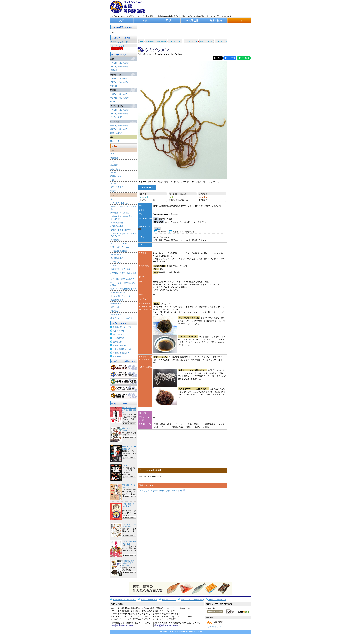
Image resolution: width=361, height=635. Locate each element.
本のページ (117, 356)
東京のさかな (118, 331)
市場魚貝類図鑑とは (149, 600)
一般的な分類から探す (119, 63)
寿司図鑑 (123, 367)
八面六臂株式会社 (214, 627)
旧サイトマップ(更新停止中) (192, 600)
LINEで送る (245, 58)
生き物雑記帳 (118, 338)
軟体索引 (114, 86)
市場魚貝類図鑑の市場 (122, 349)
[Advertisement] (182, 522)
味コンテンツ (118, 334)
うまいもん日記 (123, 388)
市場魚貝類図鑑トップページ (124, 600)
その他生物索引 (116, 117)
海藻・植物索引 (116, 133)
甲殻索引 (114, 101)
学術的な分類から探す (119, 66)
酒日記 (123, 396)
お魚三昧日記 (123, 374)
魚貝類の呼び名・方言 (122, 327)
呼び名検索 (114, 141)
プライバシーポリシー (217, 600)
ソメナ (157, 229)
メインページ (147, 187)
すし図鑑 (125, 466)
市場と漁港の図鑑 (123, 381)
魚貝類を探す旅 (119, 345)
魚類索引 (114, 70)
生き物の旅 (117, 342)
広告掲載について (169, 600)
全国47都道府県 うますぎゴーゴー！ (128, 506)
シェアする (231, 58)
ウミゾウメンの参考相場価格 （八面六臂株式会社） (161, 491)
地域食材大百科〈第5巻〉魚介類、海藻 (128, 563)
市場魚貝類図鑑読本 (121, 353)
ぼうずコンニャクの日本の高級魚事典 (129, 410)
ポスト (219, 58)
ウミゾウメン (116, 49)
